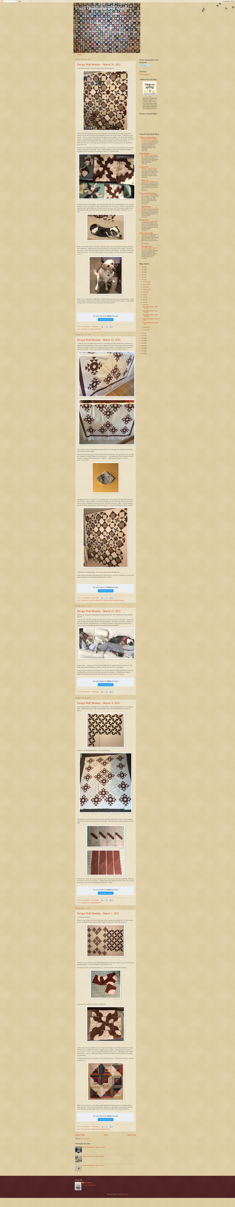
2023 (142, 274)
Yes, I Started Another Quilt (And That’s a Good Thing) (149, 248)
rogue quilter (145, 220)
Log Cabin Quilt (94, 1129)
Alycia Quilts (145, 167)
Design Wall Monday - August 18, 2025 (93, 1165)
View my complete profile (89, 1185)
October (145, 287)
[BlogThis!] (107, 327)
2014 (142, 348)
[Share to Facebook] (110, 327)
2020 (142, 333)
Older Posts (131, 1135)
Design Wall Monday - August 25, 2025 (93, 1156)
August (145, 292)
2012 (142, 353)
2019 (142, 335)
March (145, 304)
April (144, 302)
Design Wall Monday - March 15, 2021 (99, 611)
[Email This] (105, 327)
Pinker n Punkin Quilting (148, 137)
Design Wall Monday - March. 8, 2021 (98, 703)
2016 (142, 343)
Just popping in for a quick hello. (149, 221)
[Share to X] (109, 327)
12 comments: (96, 598)
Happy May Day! (145, 234)
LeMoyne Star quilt (95, 329)
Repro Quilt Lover (146, 246)
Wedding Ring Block (119, 600)
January (145, 330)
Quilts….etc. (144, 180)
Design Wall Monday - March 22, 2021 (99, 339)
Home (79, 54)
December (146, 281)
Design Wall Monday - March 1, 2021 (98, 913)
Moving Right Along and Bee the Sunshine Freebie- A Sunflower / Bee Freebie (149, 140)
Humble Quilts (145, 153)
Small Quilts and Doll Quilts (101, 8)
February (145, 327)
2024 (142, 272)
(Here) (97, 572)
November (146, 284)
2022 (142, 277)
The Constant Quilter (147, 233)
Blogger (126, 1194)
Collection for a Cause (87, 600)
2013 (142, 351)
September (146, 289)
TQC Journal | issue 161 (147, 194)
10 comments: (96, 326)
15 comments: (96, 691)
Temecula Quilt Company (148, 193)
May (144, 299)
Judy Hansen (87, 1182)
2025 (142, 269)
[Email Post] (102, 326)
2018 (142, 338)
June (144, 297)
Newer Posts (80, 1135)
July (144, 294)
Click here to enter (106, 319)
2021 (142, 279)
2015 (142, 345)
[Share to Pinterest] (112, 327)
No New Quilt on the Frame (148, 181)
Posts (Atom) (86, 1138)
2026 (142, 267)
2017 (142, 340)
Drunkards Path (85, 329)
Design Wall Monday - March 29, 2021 (99, 64)
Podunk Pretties (146, 206)
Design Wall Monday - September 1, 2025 (94, 1147)
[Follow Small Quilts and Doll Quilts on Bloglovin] (145, 66)
